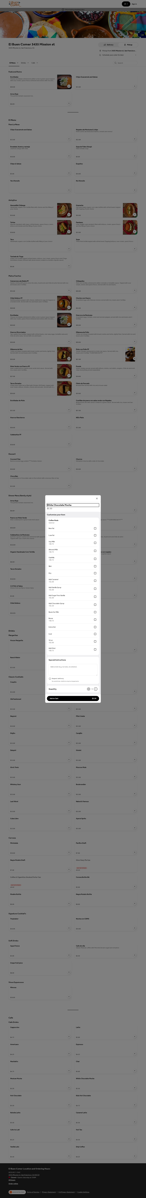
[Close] (97, 498)
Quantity (53, 689)
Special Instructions (57, 660)
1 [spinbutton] (92, 689)
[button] (73, 698)
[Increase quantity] (95, 689)
